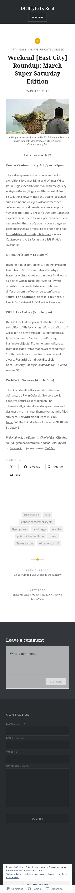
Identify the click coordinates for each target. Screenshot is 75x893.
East (23, 49)
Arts (14, 49)
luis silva (57, 529)
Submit (37, 818)
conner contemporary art (36, 521)
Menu (39, 17)
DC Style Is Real (38, 8)
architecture (31, 514)
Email (15, 737)
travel (53, 536)
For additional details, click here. (39, 296)
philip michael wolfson (30, 536)
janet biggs (39, 529)
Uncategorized (52, 49)
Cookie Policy (13, 877)
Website (11, 751)
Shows (33, 49)
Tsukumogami (24, 543)
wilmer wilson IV (49, 543)
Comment (56, 681)
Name (15, 724)
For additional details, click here (28, 234)
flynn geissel (19, 529)
